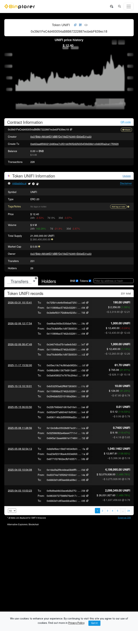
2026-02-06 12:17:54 (20, 323)
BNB (72, 281)
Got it (94, 623)
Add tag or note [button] (118, 206)
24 (128, 510)
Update (127, 175)
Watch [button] (127, 129)
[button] (111, 6)
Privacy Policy (76, 623)
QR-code (126, 122)
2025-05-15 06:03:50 (20, 407)
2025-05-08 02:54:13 (20, 448)
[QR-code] (80, 25)
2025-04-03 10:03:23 (20, 490)
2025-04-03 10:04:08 (20, 469)
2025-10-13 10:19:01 (20, 386)
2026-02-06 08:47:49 (20, 344)
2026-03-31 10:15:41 (20, 302)
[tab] (21, 281)
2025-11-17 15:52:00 (20, 365)
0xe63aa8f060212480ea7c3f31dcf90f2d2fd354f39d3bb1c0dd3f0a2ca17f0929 (74, 144)
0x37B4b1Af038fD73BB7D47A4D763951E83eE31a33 (60, 136)
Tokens (84, 281)
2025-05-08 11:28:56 (20, 428)
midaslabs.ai (19, 183)
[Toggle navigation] (129, 6)
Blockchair (34, 524)
